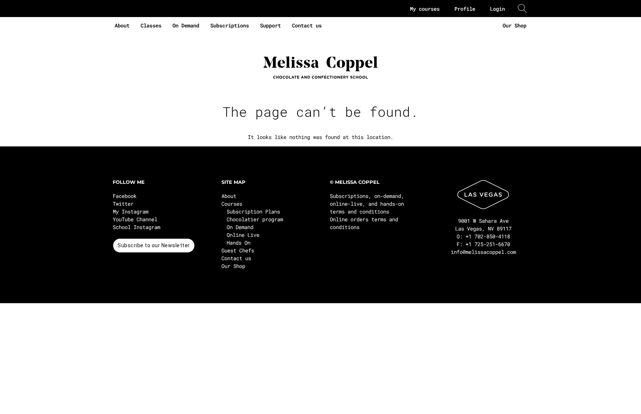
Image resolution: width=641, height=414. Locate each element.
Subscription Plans (253, 211)
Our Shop (514, 25)
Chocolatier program (255, 219)
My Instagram (130, 211)
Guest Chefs (237, 250)
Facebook (125, 195)
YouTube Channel (135, 219)
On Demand (185, 25)
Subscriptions (229, 25)
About (122, 25)
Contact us (307, 25)
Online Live (243, 234)
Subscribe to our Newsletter (154, 245)
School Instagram (136, 227)
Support (270, 25)
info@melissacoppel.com (483, 251)
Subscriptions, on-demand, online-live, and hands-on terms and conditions (367, 203)
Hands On (238, 242)
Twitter (123, 203)
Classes (151, 25)
